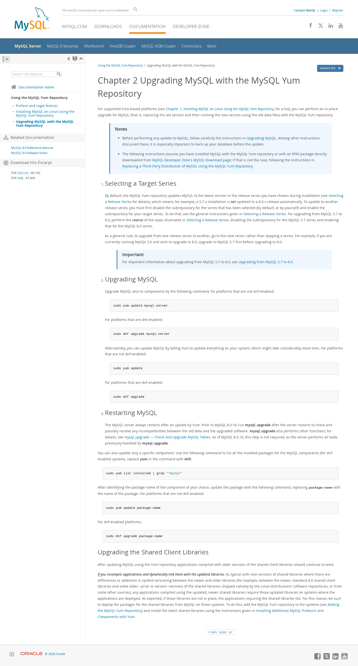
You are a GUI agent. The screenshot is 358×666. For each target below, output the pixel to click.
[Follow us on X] (318, 26)
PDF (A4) (17, 178)
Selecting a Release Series (265, 214)
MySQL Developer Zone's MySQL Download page (191, 160)
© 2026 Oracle (55, 654)
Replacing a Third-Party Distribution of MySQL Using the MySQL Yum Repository (187, 166)
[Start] (75, 58)
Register (337, 10)
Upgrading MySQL (261, 138)
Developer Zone (191, 26)
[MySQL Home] (32, 19)
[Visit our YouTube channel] (338, 26)
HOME (222, 632)
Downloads (108, 26)
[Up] (81, 58)
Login (324, 10)
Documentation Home (36, 87)
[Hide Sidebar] (6, 59)
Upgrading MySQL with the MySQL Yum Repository (45, 123)
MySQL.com (74, 26)
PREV (213, 632)
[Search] (58, 74)
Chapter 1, (220, 108)
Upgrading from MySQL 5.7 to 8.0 (265, 262)
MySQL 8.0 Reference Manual (32, 148)
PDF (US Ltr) (19, 173)
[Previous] (69, 58)
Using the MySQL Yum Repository (120, 65)
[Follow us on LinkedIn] (328, 26)
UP (230, 632)
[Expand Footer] (12, 655)
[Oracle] (31, 654)
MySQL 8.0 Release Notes (29, 153)
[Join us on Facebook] (308, 26)
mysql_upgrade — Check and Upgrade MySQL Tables (167, 437)
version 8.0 (328, 68)
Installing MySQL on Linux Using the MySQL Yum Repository (45, 113)
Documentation (147, 26)
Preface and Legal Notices (37, 106)
